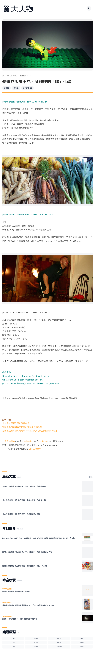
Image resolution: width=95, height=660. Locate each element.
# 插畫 (59, 642)
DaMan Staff (25, 76)
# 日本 (59, 638)
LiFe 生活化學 (34, 448)
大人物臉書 (26, 441)
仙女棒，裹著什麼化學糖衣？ (15, 423)
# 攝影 (36, 647)
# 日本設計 (59, 647)
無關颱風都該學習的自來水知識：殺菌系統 (22, 426)
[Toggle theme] (89, 8)
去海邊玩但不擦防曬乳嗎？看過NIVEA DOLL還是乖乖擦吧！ (30, 430)
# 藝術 (36, 638)
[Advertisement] (47, 459)
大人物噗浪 (9, 441)
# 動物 (82, 642)
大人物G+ (42, 441)
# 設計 (13, 638)
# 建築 (13, 647)
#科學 (16, 88)
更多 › (91, 477)
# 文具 (36, 642)
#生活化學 (27, 88)
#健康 (6, 88)
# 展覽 (82, 638)
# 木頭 (82, 647)
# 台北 (13, 642)
